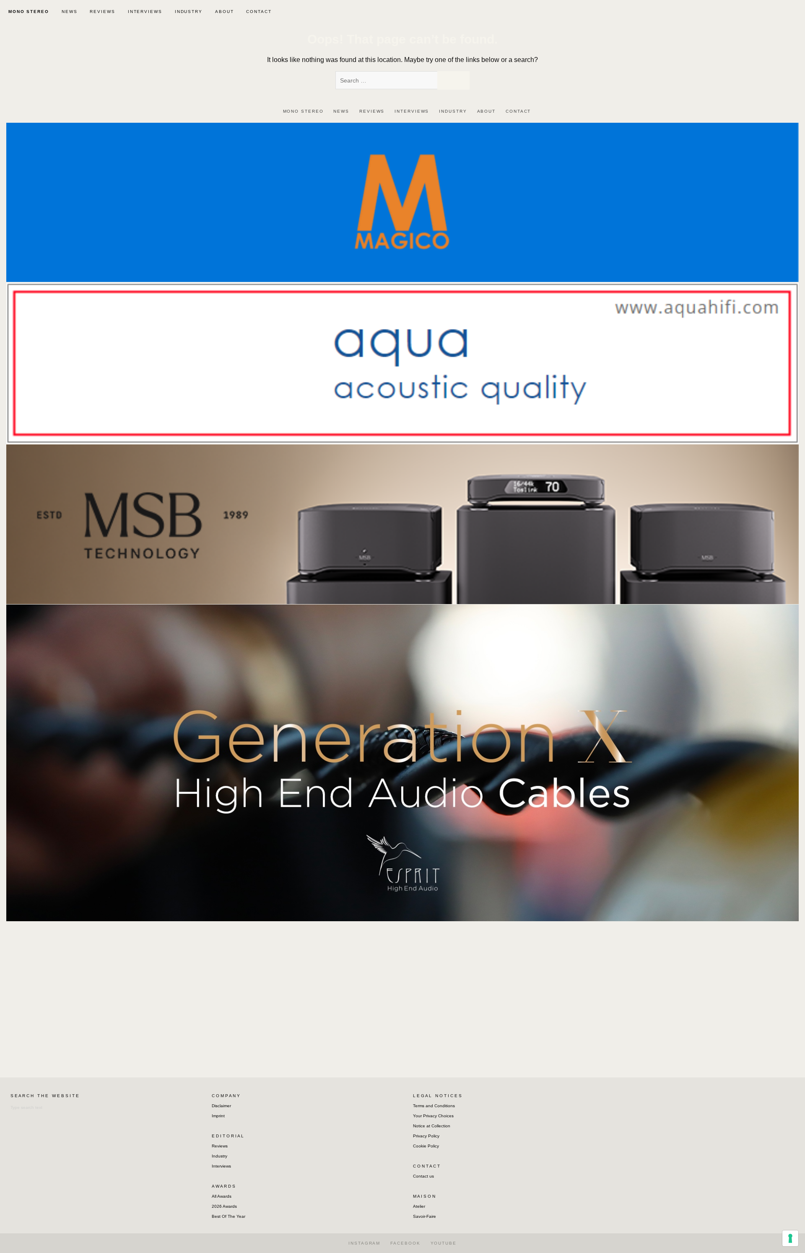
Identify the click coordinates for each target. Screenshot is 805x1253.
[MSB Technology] (402, 523)
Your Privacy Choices (433, 1115)
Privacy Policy (426, 1136)
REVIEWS (102, 11)
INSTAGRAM (364, 1243)
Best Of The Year (228, 1216)
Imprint (218, 1115)
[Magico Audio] (402, 201)
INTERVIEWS (145, 11)
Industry (219, 1156)
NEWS (70, 11)
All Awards (221, 1196)
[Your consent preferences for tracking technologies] (790, 1238)
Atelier (419, 1206)
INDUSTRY (189, 11)
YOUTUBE (444, 1243)
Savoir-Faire (424, 1216)
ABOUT (224, 11)
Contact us (423, 1176)
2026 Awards (224, 1206)
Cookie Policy (426, 1146)
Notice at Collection (431, 1126)
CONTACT (258, 11)
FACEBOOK (405, 1243)
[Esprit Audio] (402, 762)
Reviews (220, 1146)
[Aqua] (402, 362)
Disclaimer (221, 1105)
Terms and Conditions (434, 1105)
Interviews (221, 1166)
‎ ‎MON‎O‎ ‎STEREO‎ (27, 11)
